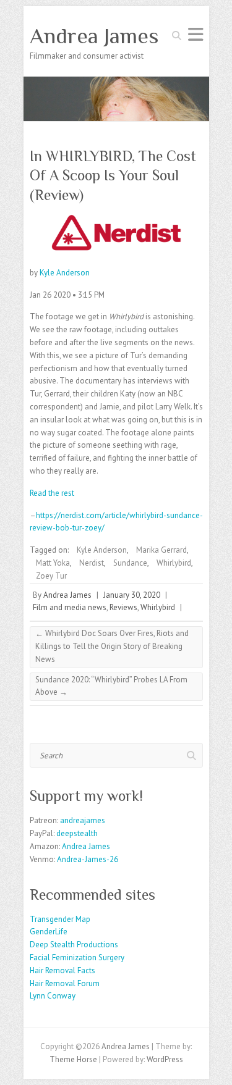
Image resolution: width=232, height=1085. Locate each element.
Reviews (123, 607)
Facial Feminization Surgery (77, 957)
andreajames (82, 820)
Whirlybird (174, 563)
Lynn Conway (52, 996)
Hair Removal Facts (62, 970)
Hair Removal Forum (65, 983)
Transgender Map (60, 919)
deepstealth (77, 833)
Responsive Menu (195, 34)
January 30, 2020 (131, 595)
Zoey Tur (51, 576)
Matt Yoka (53, 563)
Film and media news (69, 607)
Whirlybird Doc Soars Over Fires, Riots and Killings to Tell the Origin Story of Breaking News (112, 646)
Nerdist (91, 563)
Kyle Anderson (65, 272)
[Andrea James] (116, 82)
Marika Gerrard (161, 550)
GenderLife (48, 931)
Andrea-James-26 (87, 859)
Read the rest (52, 493)
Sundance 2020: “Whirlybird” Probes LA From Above (111, 686)
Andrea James (94, 35)
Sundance (130, 563)
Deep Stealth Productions (74, 944)
